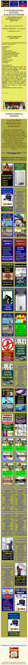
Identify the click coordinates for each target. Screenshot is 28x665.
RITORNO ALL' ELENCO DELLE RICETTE (14, 645)
